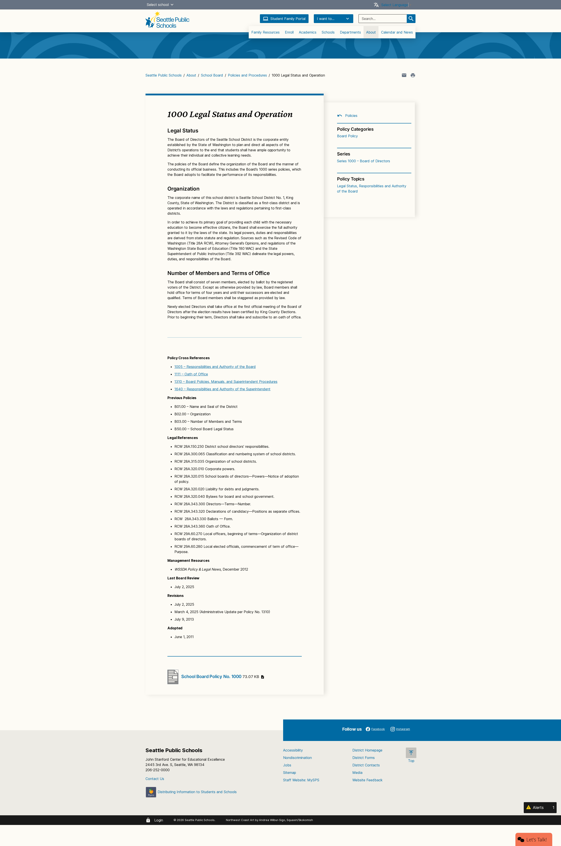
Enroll (289, 32)
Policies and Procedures (247, 75)
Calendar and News (397, 32)
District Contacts (366, 765)
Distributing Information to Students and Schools (196, 792)
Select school (158, 4)
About (371, 32)
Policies (350, 115)
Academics (307, 32)
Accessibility (293, 750)
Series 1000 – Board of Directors (363, 161)
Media (357, 772)
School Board (212, 75)
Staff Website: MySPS (301, 780)
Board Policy (347, 136)
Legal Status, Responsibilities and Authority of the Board (371, 188)
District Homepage (367, 750)
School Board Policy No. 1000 (220, 676)
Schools (328, 32)
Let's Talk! (536, 839)
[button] (172, 4)
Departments (350, 32)
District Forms (363, 757)
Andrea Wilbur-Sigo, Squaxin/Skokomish (286, 820)
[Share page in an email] (404, 75)
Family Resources (265, 32)
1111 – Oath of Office (191, 374)
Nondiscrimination (297, 757)
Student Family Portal (287, 18)
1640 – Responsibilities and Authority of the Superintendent (222, 389)
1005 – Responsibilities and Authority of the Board (215, 366)
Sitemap (289, 772)
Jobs (287, 765)
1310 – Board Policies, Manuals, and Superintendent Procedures (225, 381)
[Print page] (412, 75)
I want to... (325, 18)
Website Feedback (367, 780)
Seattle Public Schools (164, 75)
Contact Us (155, 778)
